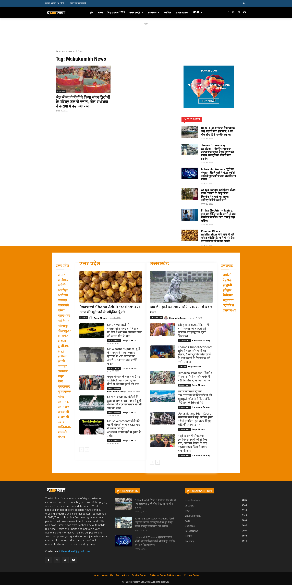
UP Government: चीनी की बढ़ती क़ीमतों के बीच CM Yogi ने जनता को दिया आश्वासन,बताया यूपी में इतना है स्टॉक (124, 428)
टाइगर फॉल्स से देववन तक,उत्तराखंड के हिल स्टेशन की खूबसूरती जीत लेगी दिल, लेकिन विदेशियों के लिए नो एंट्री (195, 397)
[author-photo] (91, 318)
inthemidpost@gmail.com (74, 551)
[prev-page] (81, 449)
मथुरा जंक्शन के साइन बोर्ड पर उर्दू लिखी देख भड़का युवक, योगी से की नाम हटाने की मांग (123, 380)
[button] (244, 3)
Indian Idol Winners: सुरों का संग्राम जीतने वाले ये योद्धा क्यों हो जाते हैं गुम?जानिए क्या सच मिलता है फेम (218, 174)
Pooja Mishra (100, 318)
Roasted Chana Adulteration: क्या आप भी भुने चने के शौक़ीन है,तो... (109, 310)
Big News (61, 91)
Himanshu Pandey (116, 391)
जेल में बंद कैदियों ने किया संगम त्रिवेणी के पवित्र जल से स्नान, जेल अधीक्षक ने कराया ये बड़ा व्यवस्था (83, 102)
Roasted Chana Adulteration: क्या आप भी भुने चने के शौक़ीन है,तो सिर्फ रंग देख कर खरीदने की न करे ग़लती (218, 236)
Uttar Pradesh (114, 340)
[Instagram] (233, 12)
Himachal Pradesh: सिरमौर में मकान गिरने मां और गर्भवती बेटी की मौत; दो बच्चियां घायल (195, 376)
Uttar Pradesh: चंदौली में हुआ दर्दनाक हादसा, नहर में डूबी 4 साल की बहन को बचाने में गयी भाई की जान (124, 402)
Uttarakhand (156, 317)
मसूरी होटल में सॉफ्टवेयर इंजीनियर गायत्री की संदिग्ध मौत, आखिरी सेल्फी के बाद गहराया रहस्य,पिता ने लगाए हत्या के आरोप (192, 443)
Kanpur (83, 317)
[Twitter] (239, 12)
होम (57, 51)
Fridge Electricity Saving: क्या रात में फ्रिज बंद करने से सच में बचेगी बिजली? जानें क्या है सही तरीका (218, 215)
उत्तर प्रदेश (89, 264)
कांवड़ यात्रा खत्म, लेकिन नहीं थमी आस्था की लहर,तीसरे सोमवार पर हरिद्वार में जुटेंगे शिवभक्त (193, 330)
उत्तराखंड (159, 264)
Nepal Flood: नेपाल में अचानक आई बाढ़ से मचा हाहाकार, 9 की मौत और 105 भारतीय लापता (218, 131)
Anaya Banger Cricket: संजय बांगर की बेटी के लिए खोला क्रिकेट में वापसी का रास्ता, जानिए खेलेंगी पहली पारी (218, 195)
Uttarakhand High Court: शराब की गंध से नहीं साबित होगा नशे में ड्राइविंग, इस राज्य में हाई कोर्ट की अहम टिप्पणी (195, 419)
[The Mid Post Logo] (63, 12)
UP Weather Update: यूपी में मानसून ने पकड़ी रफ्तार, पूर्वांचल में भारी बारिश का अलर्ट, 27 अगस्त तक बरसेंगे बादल (123, 356)
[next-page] (87, 449)
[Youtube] (244, 12)
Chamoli (182, 366)
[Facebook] (228, 12)
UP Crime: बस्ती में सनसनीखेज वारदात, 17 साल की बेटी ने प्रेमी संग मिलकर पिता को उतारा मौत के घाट (124, 330)
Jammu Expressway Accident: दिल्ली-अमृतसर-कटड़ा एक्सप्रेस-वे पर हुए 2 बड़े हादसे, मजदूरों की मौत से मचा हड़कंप (217, 151)
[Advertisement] (146, 33)
